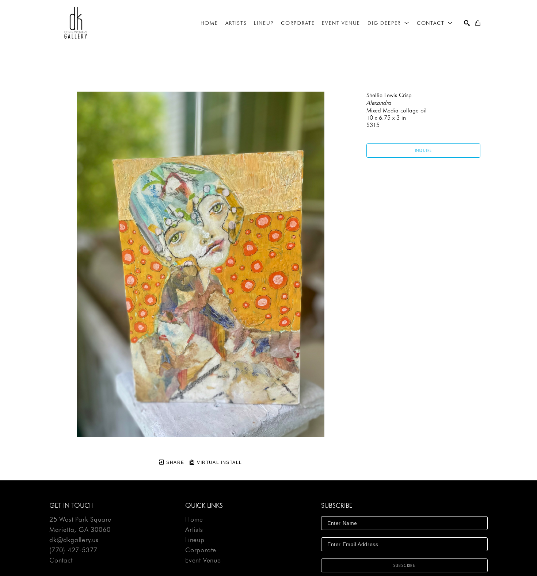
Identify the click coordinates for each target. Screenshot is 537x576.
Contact (61, 560)
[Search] (467, 23)
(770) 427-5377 (73, 550)
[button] (388, 23)
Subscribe (404, 565)
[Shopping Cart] (477, 23)
